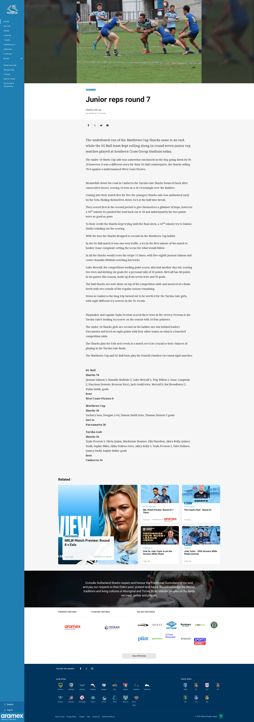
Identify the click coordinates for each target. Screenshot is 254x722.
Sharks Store (9, 79)
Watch (7, 26)
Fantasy (8, 49)
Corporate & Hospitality (9, 84)
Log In (10, 710)
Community (10, 45)
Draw (6, 31)
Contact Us (96, 717)
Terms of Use (59, 717)
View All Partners (139, 656)
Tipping (8, 54)
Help (88, 717)
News (6, 21)
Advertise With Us (108, 717)
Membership (9, 70)
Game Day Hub (10, 65)
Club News (91, 90)
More (6, 58)
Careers (82, 717)
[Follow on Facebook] (81, 668)
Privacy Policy (71, 717)
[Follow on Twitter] (86, 668)
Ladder (7, 35)
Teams (7, 40)
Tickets (7, 74)
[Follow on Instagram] (92, 668)
